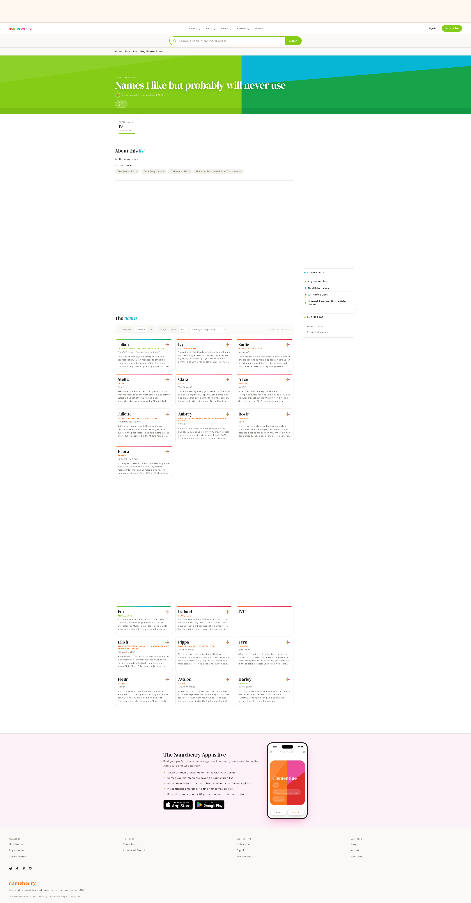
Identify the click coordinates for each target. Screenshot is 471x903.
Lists (209, 28)
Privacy (43, 896)
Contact (356, 856)
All (151, 329)
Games (259, 28)
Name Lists (130, 844)
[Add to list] (167, 345)
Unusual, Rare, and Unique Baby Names (218, 171)
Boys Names (16, 850)
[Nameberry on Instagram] (30, 868)
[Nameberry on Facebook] (17, 868)
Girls (173, 329)
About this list (316, 326)
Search (293, 40)
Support (75, 896)
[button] (204, 329)
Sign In (432, 28)
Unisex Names (18, 856)
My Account (245, 856)
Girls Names (16, 844)
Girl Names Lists (180, 171)
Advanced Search (134, 850)
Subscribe (452, 28)
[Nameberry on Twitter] (11, 868)
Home (119, 51)
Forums (241, 28)
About (355, 850)
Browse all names (317, 332)
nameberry (22, 883)
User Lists (131, 51)
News (224, 28)
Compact (126, 329)
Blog (354, 844)
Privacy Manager (59, 896)
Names (193, 28)
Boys (163, 329)
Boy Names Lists (127, 171)
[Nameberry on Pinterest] (24, 868)
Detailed (140, 329)
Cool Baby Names (154, 171)
